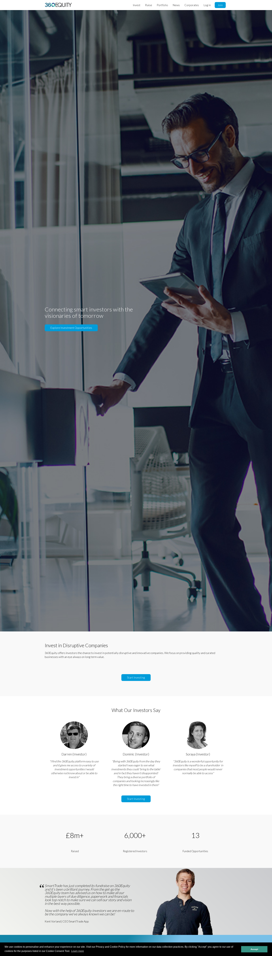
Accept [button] (254, 949)
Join (220, 5)
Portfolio (162, 5)
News (176, 5)
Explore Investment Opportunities (71, 328)
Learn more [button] (77, 951)
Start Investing (136, 677)
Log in (207, 5)
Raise (148, 5)
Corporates (191, 5)
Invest (136, 5)
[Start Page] (58, 5)
